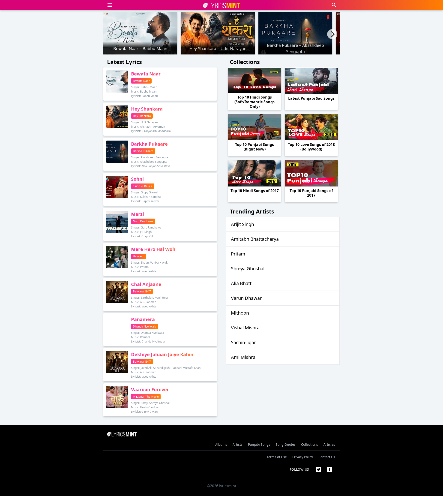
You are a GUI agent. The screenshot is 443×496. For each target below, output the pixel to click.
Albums (221, 444)
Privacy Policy (302, 457)
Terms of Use (277, 457)
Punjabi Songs (259, 444)
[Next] (332, 34)
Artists (237, 444)
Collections (309, 444)
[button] (109, 5)
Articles (329, 444)
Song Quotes (286, 444)
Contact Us (326, 457)
